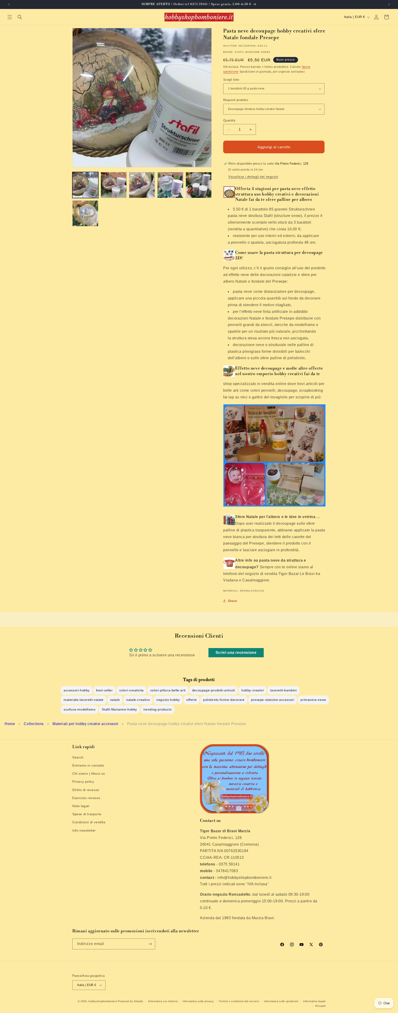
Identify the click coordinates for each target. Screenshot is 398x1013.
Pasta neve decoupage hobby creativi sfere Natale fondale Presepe (186, 724)
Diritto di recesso (85, 790)
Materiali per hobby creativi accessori (85, 724)
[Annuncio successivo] (389, 4)
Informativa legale (314, 1001)
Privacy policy (83, 782)
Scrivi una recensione (236, 653)
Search (78, 757)
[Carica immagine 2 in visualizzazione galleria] (114, 185)
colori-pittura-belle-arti (168, 690)
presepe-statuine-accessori (272, 700)
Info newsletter (84, 830)
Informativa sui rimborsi (163, 1001)
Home (10, 724)
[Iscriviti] (150, 944)
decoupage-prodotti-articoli (213, 690)
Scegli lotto (231, 79)
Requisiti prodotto (235, 100)
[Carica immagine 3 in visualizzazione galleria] (142, 185)
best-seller (104, 690)
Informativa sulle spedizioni (281, 1001)
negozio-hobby (168, 700)
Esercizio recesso (86, 798)
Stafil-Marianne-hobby (119, 709)
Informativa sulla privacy (198, 1001)
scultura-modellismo (79, 709)
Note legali (80, 806)
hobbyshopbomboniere (102, 1001)
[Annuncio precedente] (9, 4)
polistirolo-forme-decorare (224, 700)
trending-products (157, 709)
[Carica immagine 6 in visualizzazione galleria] (85, 213)
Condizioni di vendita (88, 822)
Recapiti (320, 1005)
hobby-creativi (252, 690)
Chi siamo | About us (88, 773)
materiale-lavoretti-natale (84, 700)
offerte (191, 700)
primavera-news (313, 700)
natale (115, 700)
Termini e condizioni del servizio (239, 1001)
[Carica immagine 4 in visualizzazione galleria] (170, 185)
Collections (34, 724)
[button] (10, 17)
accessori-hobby (77, 690)
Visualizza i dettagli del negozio (253, 176)
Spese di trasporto (87, 814)
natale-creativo (138, 700)
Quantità (229, 120)
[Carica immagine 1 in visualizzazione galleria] (85, 185)
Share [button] (232, 601)
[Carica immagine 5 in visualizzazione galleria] (199, 185)
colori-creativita (131, 690)
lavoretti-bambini (283, 690)
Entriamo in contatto (88, 765)
